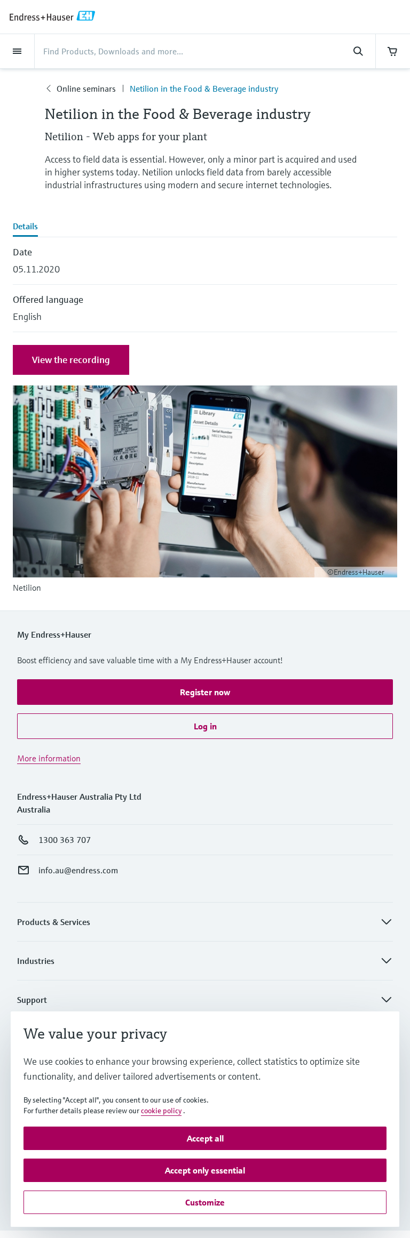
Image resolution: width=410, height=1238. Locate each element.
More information (49, 758)
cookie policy (161, 1110)
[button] (205, 692)
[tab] (205, 227)
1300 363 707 (64, 839)
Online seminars (86, 88)
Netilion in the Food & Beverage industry (204, 88)
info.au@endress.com (78, 870)
